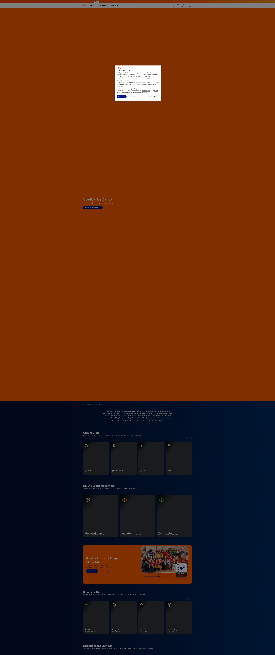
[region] (138, 83)
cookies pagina (146, 90)
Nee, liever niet (133, 96)
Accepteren (121, 96)
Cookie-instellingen (152, 96)
